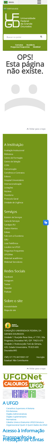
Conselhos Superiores (15, 408)
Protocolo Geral (11, 198)
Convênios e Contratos (14, 172)
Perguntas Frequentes (20, 47)
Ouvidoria (30, 45)
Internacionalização (13, 183)
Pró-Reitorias (12, 411)
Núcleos (7, 191)
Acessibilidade (10, 306)
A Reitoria (30, 408)
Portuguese (12, 9)
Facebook (8, 276)
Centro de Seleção (12, 161)
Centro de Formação (13, 157)
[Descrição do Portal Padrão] (20, 20)
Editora (7, 176)
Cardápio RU (9, 224)
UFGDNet (8, 254)
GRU (6, 239)
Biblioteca (8, 154)
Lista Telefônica (11, 243)
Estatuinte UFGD (28, 422)
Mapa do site (10, 310)
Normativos (11, 419)
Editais (7, 232)
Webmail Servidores (13, 261)
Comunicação (10, 169)
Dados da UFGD (40, 425)
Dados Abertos (11, 228)
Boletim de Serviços (13, 217)
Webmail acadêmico (13, 258)
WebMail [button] (37, 47)
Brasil (11, 2)
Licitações (8, 187)
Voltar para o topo (37, 128)
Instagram (8, 280)
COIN (6, 165)
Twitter (7, 284)
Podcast (7, 291)
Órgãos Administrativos (16, 414)
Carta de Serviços (12, 221)
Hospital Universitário (14, 180)
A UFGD (10, 403)
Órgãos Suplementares (16, 416)
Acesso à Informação (23, 430)
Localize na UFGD (12, 247)
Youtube (8, 288)
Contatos (19, 45)
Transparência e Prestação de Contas (23, 438)
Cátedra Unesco (13, 422)
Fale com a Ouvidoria (13, 235)
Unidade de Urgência (13, 202)
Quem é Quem (26, 425)
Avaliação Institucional (14, 150)
